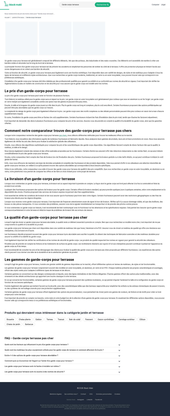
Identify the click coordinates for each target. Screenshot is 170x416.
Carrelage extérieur (126, 319)
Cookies (117, 394)
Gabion (39, 319)
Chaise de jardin (13, 324)
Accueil (7, 17)
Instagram (80, 399)
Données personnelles (104, 394)
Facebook (98, 399)
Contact (83, 394)
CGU (91, 394)
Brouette (10, 319)
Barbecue (29, 324)
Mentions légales (56, 394)
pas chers (63, 135)
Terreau (49, 319)
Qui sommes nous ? (71, 394)
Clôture (142, 319)
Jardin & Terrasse (18, 17)
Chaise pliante (25, 319)
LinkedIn (89, 399)
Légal (163, 5)
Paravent (89, 319)
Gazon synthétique (106, 319)
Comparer (155, 5)
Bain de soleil (74, 319)
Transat (61, 319)
